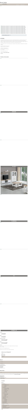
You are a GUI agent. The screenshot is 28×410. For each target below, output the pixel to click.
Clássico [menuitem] (5, 385)
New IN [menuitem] (2, 382)
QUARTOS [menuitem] (4, 387)
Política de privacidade (4, 339)
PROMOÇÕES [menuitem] (5, 402)
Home (3, 35)
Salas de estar (7, 35)
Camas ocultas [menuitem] (6, 390)
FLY (14, 275)
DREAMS (14, 111)
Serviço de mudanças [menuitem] (5, 408)
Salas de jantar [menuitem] (6, 393)
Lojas (23, 6)
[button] (14, 335)
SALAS (4, 35)
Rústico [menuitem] (5, 386)
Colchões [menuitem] (5, 391)
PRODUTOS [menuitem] (3, 383)
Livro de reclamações (4, 340)
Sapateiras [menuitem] (5, 399)
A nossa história (3, 333)
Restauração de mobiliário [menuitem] (6, 407)
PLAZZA (14, 166)
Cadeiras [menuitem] (5, 395)
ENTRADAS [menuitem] (4, 398)
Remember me (3, 364)
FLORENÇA (14, 221)
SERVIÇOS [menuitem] (2, 404)
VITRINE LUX (14, 330)
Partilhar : (2, 53)
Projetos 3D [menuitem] (4, 406)
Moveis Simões (3, 2)
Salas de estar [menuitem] (6, 394)
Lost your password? (3, 365)
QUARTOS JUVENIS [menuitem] (5, 403)
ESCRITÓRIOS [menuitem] (5, 401)
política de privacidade (17, 374)
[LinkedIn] (1, 54)
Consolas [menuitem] (5, 400)
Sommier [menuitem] (5, 389)
